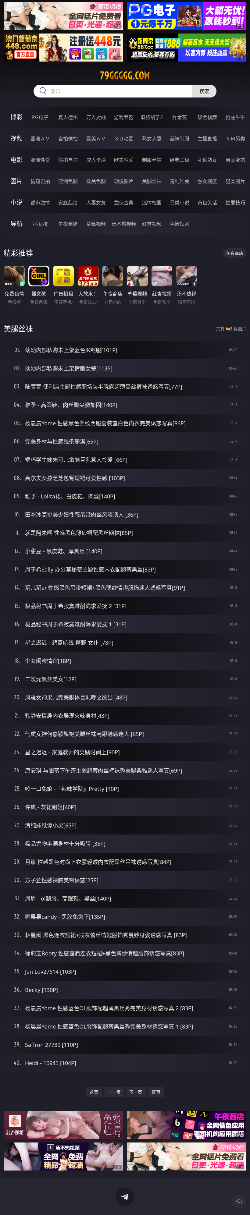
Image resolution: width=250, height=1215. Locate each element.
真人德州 (68, 117)
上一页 (114, 1092)
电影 (16, 160)
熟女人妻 (152, 138)
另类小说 (179, 202)
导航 (16, 224)
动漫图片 (124, 181)
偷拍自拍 (68, 160)
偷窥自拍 (40, 181)
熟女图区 (207, 181)
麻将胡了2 (152, 117)
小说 (16, 202)
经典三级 (179, 160)
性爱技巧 (235, 202)
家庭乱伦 (68, 202)
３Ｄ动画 (124, 138)
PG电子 (40, 117)
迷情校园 (152, 202)
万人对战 (96, 117)
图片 (16, 181)
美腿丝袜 (152, 181)
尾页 (156, 1092)
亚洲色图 (68, 181)
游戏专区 (124, 117)
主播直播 (207, 138)
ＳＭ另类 (235, 138)
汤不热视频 (124, 224)
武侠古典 (124, 202)
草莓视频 (96, 224)
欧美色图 (96, 181)
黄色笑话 (207, 202)
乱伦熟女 (207, 160)
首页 (94, 1092)
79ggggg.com (125, 75)
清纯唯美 (179, 181)
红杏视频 (152, 224)
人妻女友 (96, 202)
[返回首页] (239, 1201)
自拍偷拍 (68, 138)
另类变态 (235, 160)
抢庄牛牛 (235, 117)
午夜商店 (68, 224)
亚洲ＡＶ (40, 138)
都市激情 (40, 202)
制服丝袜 (152, 160)
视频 (16, 138)
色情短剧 (179, 224)
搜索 (204, 91)
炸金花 (179, 117)
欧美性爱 (124, 160)
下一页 (135, 1092)
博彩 (16, 117)
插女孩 (40, 224)
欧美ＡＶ (96, 138)
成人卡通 (96, 160)
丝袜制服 (179, 138)
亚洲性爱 (40, 160)
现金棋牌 (207, 117)
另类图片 (235, 181)
